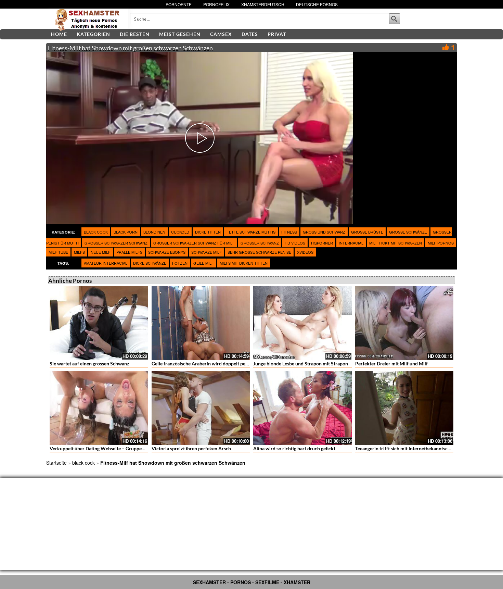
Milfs (79, 252)
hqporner (322, 243)
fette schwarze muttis (251, 232)
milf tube (58, 252)
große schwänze (408, 232)
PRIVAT (277, 34)
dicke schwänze (149, 263)
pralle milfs (129, 252)
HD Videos (295, 243)
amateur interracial (105, 263)
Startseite (56, 462)
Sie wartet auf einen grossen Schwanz (89, 363)
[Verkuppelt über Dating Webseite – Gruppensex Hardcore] (99, 408)
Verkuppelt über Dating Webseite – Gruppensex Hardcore (111, 448)
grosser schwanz (260, 243)
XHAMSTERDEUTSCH (262, 4)
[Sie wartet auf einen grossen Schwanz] (99, 323)
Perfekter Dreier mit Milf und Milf (391, 363)
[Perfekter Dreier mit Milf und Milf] (404, 323)
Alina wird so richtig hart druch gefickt (294, 448)
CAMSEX (221, 34)
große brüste (367, 232)
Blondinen (154, 232)
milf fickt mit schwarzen (395, 243)
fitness (289, 232)
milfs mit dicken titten (244, 263)
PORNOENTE (179, 4)
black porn (126, 232)
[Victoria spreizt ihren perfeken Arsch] (201, 408)
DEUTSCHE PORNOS (317, 4)
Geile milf (203, 263)
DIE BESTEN (135, 34)
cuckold (180, 232)
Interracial (351, 243)
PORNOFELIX (216, 4)
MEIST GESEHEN (180, 34)
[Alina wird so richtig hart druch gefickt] (302, 408)
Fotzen (180, 263)
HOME (59, 34)
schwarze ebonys (166, 252)
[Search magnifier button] (394, 18)
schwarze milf (206, 252)
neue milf (101, 252)
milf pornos (441, 243)
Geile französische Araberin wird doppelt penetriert (207, 363)
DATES (250, 34)
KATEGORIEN (93, 34)
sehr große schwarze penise (259, 252)
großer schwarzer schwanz (116, 243)
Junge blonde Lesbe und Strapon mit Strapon (300, 363)
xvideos (305, 252)
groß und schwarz (324, 232)
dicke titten (208, 232)
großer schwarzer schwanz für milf (194, 243)
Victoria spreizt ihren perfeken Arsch (191, 448)
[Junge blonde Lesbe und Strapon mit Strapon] (302, 323)
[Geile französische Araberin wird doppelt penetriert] (201, 323)
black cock (96, 232)
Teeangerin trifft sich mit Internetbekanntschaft (405, 448)
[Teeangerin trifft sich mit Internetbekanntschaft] (404, 408)
